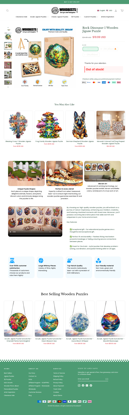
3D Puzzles (75, 17)
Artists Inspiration (107, 17)
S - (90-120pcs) (90, 49)
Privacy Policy (58, 383)
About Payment (58, 386)
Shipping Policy (58, 376)
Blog (30, 395)
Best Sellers (8, 373)
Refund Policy (57, 379)
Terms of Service (59, 373)
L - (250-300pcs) (91, 54)
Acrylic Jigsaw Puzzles (38, 17)
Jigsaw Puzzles (9, 376)
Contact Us (32, 376)
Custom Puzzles (90, 17)
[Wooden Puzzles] (64, 10)
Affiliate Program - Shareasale (39, 386)
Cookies (56, 392)
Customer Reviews (35, 392)
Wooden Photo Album (11, 386)
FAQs (30, 379)
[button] (104, 10)
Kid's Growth (8, 383)
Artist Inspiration (9, 392)
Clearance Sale (21, 17)
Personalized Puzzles (11, 389)
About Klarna (57, 395)
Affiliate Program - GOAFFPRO (39, 383)
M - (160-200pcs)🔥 (108, 49)
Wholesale (32, 389)
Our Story (32, 373)
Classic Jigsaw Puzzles (59, 17)
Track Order (57, 389)
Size (84, 45)
